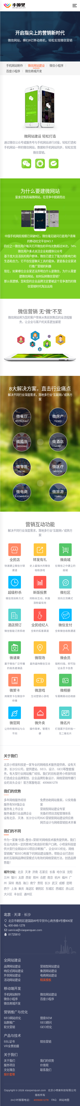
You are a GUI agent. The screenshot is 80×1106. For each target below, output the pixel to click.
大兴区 (8, 894)
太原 (21, 877)
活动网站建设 (12, 980)
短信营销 (45, 1041)
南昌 (18, 883)
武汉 (54, 883)
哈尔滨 (61, 872)
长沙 (47, 883)
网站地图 (64, 1100)
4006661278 (41, 1100)
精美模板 (45, 980)
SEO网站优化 (12, 1018)
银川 (14, 877)
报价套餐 (9, 1074)
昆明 (69, 883)
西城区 (60, 888)
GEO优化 (46, 1027)
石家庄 (43, 872)
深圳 (11, 883)
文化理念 (9, 1070)
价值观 (44, 1065)
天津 (28, 872)
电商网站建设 (48, 975)
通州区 (28, 894)
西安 (28, 877)
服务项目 (9, 1065)
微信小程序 (56, 65)
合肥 (43, 877)
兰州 (6, 877)
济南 (35, 872)
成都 (62, 883)
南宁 (33, 883)
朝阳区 (40, 888)
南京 (50, 877)
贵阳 (40, 883)
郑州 (35, 877)
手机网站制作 (14, 65)
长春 (52, 872)
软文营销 (9, 1027)
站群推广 (9, 1022)
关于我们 (9, 1060)
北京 (20, 872)
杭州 (57, 877)
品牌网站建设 (12, 966)
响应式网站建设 (13, 971)
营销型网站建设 (50, 966)
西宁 (6, 888)
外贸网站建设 (12, 975)
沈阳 (69, 872)
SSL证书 (9, 1041)
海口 (25, 883)
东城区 (50, 888)
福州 (64, 877)
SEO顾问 (46, 1022)
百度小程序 (13, 71)
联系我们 (45, 1070)
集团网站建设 (48, 971)
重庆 (21, 888)
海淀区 (30, 888)
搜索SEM (46, 1018)
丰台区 (18, 894)
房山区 (70, 888)
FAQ (53, 1100)
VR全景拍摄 (11, 1046)
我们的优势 (47, 1060)
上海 (14, 888)
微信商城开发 (33, 71)
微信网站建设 (36, 65)
